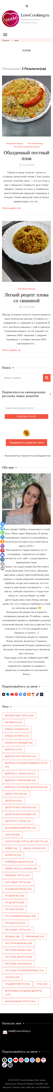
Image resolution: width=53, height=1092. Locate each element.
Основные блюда (14, 144)
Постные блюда (35, 144)
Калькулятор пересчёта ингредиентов (28, 455)
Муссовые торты (18, 882)
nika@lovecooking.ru (19, 1031)
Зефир (11, 848)
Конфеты (13, 855)
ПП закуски (14, 909)
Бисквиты (13, 722)
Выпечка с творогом (20, 773)
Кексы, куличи (35, 848)
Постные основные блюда (26, 147)
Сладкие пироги (17, 984)
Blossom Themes (11, 1087)
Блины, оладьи (17, 729)
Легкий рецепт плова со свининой (26, 297)
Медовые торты (17, 875)
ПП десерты (14, 902)
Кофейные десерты (19, 861)
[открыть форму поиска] (26, 6)
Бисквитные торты (19, 715)
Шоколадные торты (20, 1001)
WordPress (44, 1087)
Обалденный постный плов (26, 155)
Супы (41, 984)
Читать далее (9, 208)
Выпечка (13, 749)
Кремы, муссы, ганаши (21, 868)
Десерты (13, 800)
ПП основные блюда (20, 916)
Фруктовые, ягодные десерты (23, 992)
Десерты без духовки (20, 814)
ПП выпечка (14, 895)
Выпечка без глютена (20, 756)
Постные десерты (18, 956)
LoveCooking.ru (35, 15)
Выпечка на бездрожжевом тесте (26, 765)
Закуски (12, 834)
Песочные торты (18, 929)
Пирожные (35, 936)
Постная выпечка (18, 943)
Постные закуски (18, 963)
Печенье (12, 936)
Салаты (12, 977)
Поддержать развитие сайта (26, 442)
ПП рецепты (15, 923)
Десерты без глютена (20, 807)
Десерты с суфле (18, 821)
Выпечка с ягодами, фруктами (26, 787)
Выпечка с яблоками (20, 780)
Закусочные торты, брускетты (26, 841)
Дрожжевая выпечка (20, 827)
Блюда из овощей (19, 742)
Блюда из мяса (17, 735)
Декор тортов (16, 793)
